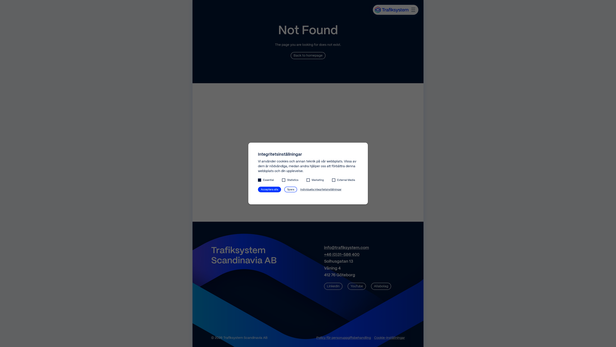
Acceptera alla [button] (269, 189)
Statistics (292, 180)
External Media (346, 180)
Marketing (318, 180)
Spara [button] (290, 189)
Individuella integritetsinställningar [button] (321, 189)
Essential (268, 180)
